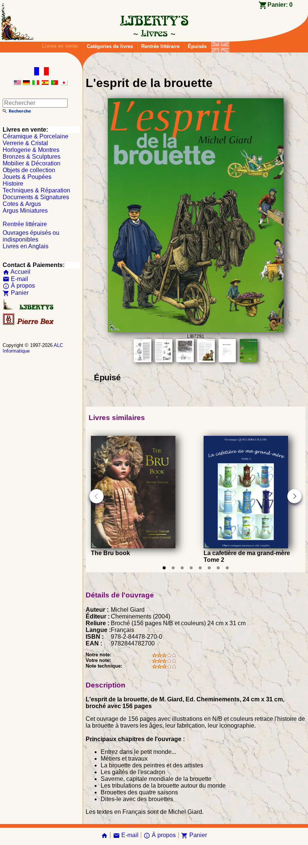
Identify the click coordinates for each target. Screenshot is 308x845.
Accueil (16, 272)
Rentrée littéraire (160, 46)
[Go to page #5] (200, 567)
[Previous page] (96, 496)
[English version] (17, 83)
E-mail (15, 279)
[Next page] (294, 496)
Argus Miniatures (25, 210)
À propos (19, 285)
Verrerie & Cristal (25, 143)
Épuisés (197, 46)
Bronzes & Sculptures (31, 156)
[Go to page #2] (173, 567)
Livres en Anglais (25, 246)
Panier (16, 293)
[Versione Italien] (35, 83)
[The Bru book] (133, 546)
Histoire (13, 183)
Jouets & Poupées (27, 177)
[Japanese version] (64, 83)
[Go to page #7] (218, 567)
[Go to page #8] (227, 567)
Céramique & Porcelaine (35, 136)
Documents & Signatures (36, 197)
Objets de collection (29, 170)
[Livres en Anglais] (220, 45)
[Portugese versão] (54, 83)
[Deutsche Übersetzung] (26, 83)
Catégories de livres (110, 46)
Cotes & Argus (22, 204)
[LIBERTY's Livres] (154, 33)
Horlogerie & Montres (31, 150)
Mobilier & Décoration (31, 163)
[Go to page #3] (182, 567)
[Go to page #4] (191, 567)
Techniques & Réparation (36, 190)
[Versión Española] (45, 83)
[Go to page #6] (209, 567)
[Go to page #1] (164, 567)
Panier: (280, 5)
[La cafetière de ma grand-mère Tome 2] (246, 546)
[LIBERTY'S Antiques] (29, 308)
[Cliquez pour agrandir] (196, 330)
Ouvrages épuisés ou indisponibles (31, 236)
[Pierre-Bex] (29, 323)
